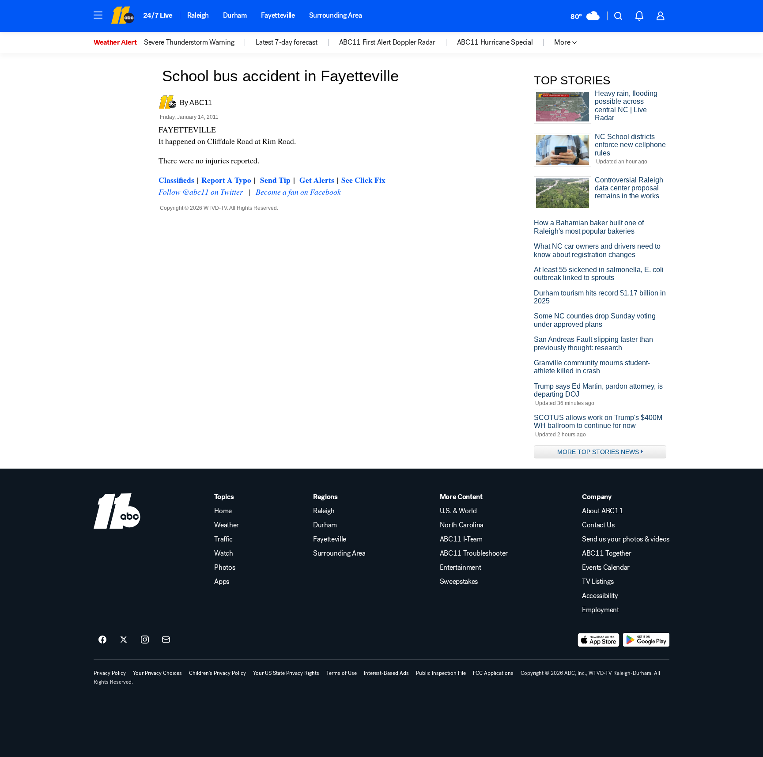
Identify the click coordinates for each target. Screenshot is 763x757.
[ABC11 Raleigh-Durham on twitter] (123, 640)
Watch (223, 553)
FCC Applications (493, 673)
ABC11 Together (606, 553)
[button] (98, 15)
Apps (221, 581)
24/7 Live (158, 15)
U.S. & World (458, 511)
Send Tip (275, 179)
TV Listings (597, 581)
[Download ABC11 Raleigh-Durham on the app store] (599, 640)
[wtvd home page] (117, 511)
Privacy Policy (110, 673)
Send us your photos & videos (625, 539)
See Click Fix (363, 179)
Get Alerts (316, 179)
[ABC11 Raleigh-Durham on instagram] (145, 640)
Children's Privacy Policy (217, 673)
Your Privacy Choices (157, 673)
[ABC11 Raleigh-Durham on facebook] (102, 640)
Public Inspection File (441, 673)
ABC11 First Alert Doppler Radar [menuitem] (387, 42)
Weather (226, 525)
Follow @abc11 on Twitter (201, 191)
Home (223, 511)
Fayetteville (278, 15)
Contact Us (598, 525)
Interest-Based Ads (386, 673)
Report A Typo (226, 179)
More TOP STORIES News (598, 451)
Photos (224, 567)
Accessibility (600, 595)
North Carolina (462, 525)
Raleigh (198, 15)
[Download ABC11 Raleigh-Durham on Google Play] (646, 640)
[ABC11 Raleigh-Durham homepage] (122, 16)
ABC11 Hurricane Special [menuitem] (495, 42)
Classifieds (176, 179)
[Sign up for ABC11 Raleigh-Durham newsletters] (166, 640)
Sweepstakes (459, 581)
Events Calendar (606, 567)
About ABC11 (602, 511)
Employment (600, 609)
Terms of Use (341, 673)
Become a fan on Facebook (298, 191)
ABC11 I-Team (461, 539)
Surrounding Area (335, 15)
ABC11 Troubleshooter (474, 553)
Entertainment (460, 567)
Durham (235, 15)
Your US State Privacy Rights (286, 673)
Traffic (223, 539)
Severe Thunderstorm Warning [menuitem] (189, 42)
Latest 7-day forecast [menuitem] (286, 42)
